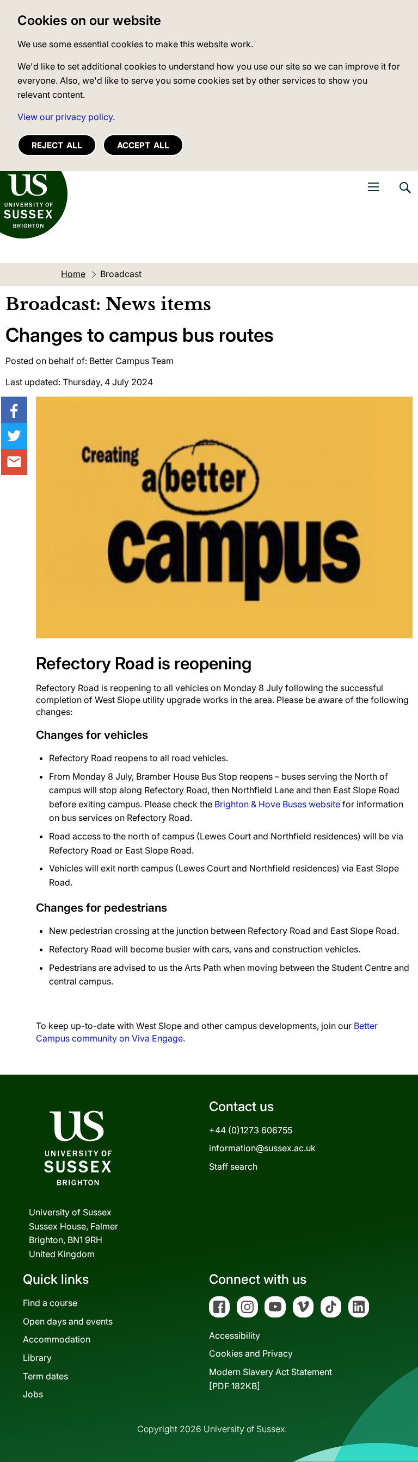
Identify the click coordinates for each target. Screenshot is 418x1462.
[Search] (404, 195)
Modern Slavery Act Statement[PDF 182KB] (270, 1378)
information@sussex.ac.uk (262, 1148)
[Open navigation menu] (373, 186)
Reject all (57, 145)
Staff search (233, 1166)
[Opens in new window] (14, 410)
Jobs (33, 1394)
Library (37, 1357)
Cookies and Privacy (251, 1353)
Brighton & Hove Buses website (277, 804)
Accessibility (234, 1335)
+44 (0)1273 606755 (250, 1130)
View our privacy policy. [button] (66, 116)
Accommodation (56, 1339)
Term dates (45, 1376)
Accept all (143, 145)
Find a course (50, 1302)
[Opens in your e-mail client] (14, 462)
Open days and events (68, 1321)
